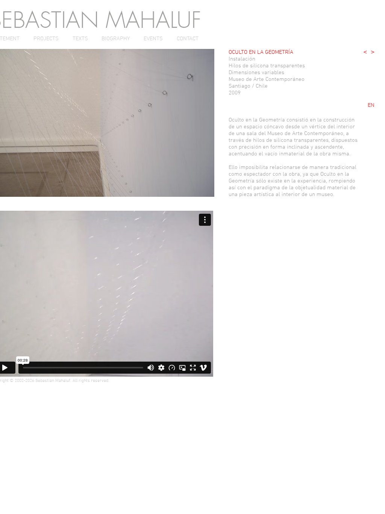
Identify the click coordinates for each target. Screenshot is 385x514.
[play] (196, 190)
